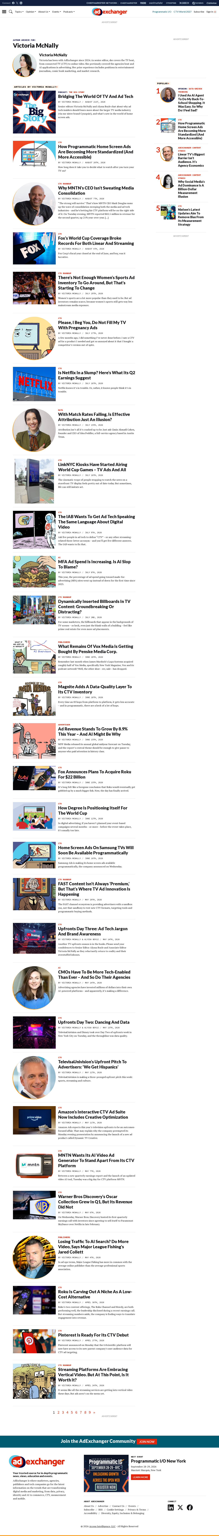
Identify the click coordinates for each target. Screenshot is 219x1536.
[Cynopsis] (171, 3)
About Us (43, 11)
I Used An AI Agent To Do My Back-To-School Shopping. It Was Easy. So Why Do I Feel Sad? (191, 102)
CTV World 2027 (182, 11)
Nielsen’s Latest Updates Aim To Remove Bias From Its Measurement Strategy (191, 217)
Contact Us (118, 1506)
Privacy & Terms (137, 1509)
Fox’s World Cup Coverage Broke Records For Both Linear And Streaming (96, 240)
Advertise (103, 1506)
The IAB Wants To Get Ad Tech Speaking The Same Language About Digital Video (96, 521)
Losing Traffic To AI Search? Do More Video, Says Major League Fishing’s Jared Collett (93, 1246)
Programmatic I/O (161, 11)
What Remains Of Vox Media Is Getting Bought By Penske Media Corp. (95, 649)
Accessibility (90, 1513)
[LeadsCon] (184, 3)
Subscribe (199, 11)
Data (60, 410)
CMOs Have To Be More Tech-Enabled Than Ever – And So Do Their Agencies (94, 974)
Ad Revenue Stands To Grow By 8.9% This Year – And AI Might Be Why (93, 731)
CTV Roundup (64, 183)
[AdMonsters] (197, 3)
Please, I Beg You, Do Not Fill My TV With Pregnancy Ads (92, 325)
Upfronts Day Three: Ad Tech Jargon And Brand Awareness (93, 931)
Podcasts (68, 11)
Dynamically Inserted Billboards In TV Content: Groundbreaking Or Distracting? (94, 606)
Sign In (210, 11)
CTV (60, 142)
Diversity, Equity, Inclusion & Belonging (122, 1513)
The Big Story (76, 92)
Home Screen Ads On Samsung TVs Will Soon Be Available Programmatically (96, 850)
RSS (100, 1509)
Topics (18, 11)
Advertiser (64, 724)
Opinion (30, 11)
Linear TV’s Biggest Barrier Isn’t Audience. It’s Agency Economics (191, 159)
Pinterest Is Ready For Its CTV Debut (93, 1334)
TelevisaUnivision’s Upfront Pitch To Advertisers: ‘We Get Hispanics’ (92, 1064)
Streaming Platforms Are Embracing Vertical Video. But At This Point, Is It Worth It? (93, 1374)
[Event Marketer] (156, 3)
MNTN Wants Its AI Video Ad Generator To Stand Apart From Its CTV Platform (96, 1160)
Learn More (140, 1477)
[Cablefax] (212, 3)
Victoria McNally (71, 101)
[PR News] (143, 3)
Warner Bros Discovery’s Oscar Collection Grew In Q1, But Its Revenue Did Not (95, 1201)
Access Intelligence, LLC (102, 1526)
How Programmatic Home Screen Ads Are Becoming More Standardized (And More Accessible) (95, 151)
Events (55, 11)
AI (59, 557)
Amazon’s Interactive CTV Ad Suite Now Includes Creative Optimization (93, 1114)
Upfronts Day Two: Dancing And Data (93, 1022)
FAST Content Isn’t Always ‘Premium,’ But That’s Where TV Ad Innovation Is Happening (94, 889)
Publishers (64, 642)
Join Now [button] (146, 1441)
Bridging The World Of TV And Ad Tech (95, 96)
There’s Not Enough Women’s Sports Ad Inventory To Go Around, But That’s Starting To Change (96, 282)
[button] (11, 11)
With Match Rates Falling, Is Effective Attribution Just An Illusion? (94, 417)
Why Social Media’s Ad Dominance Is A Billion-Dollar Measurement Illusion (191, 189)
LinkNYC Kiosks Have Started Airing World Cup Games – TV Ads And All (92, 467)
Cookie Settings (115, 1509)
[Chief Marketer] (128, 3)
